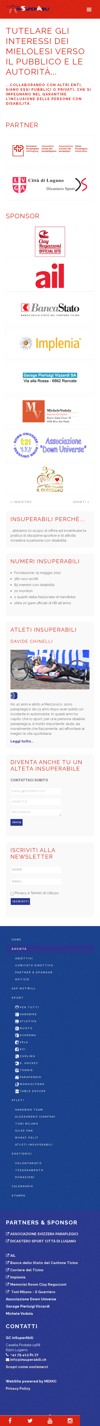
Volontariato (28, 1163)
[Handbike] (14, 695)
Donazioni (24, 1177)
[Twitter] (30, 1420)
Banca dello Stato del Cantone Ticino (44, 1263)
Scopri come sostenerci (27, 1367)
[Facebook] (10, 1420)
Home (16, 939)
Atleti (18, 1100)
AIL (13, 1256)
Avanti (80, 502)
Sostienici (22, 1153)
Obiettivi (24, 958)
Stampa (18, 1195)
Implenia (18, 1277)
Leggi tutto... (22, 741)
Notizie (22, 979)
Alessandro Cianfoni (35, 1116)
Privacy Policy (18, 1388)
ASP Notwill (24, 988)
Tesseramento (29, 1170)
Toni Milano (26, 1123)
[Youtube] (50, 1420)
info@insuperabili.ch (28, 1360)
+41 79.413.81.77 (24, 1355)
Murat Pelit (27, 1137)
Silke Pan (24, 1130)
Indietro (22, 502)
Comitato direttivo (34, 965)
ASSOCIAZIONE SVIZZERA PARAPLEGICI (44, 1234)
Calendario (22, 1186)
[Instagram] (70, 1420)
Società (19, 949)
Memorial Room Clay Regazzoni (38, 1284)
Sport (18, 997)
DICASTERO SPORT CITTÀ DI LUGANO (43, 1241)
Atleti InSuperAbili (34, 1144)
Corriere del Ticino (26, 1270)
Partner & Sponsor (34, 972)
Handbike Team (29, 1109)
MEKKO (50, 1381)
